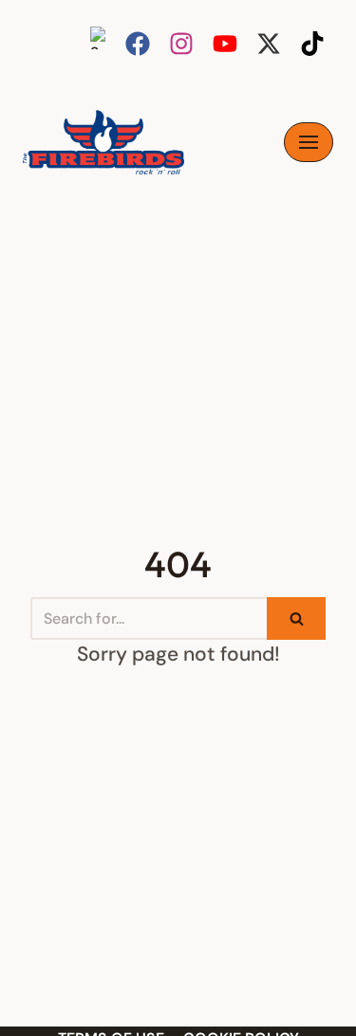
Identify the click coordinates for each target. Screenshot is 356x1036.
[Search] (296, 618)
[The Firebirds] (103, 142)
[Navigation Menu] (308, 142)
